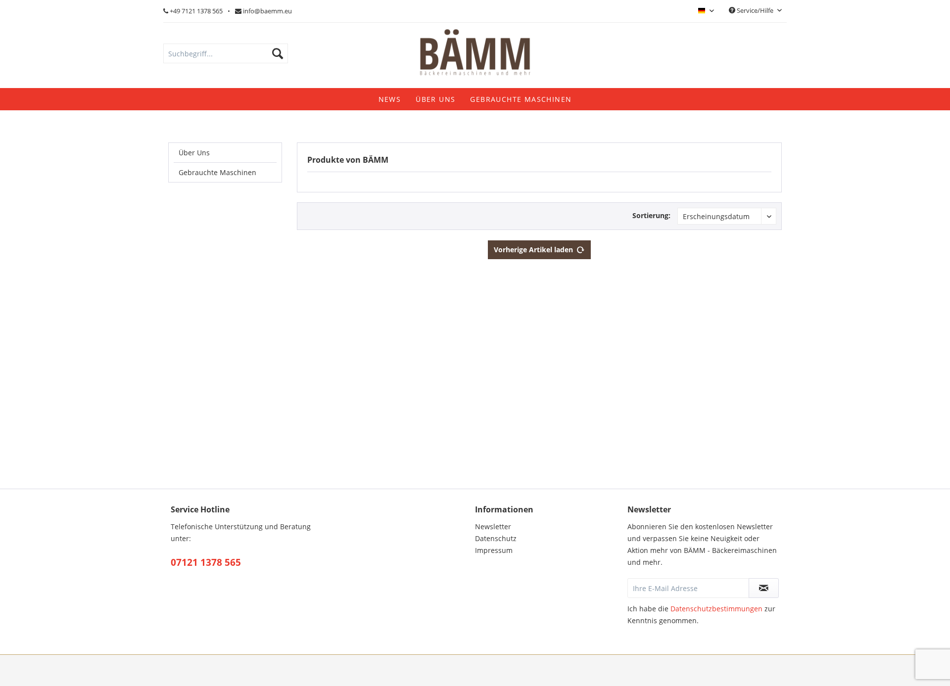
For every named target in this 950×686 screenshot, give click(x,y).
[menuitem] (225, 53)
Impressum (494, 550)
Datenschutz (496, 538)
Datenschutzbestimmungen (716, 608)
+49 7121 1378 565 (195, 10)
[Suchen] (277, 53)
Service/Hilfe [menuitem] (755, 10)
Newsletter (493, 526)
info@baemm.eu (266, 10)
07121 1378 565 (206, 562)
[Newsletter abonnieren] (764, 588)
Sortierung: (651, 215)
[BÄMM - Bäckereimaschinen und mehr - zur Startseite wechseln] (475, 54)
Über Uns (194, 152)
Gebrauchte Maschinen (217, 172)
